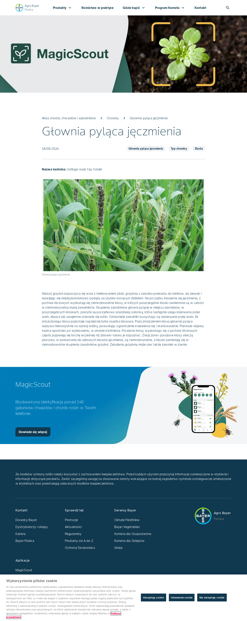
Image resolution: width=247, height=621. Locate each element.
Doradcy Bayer (26, 520)
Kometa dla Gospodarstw (132, 534)
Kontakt (200, 8)
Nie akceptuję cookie (212, 597)
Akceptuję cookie (153, 597)
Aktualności (73, 527)
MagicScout (23, 570)
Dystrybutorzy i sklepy (31, 527)
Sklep (118, 548)
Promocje (71, 520)
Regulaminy (73, 534)
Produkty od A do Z (79, 541)
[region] (123, 597)
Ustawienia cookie (182, 597)
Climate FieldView (127, 520)
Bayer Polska (24, 541)
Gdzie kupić (134, 7)
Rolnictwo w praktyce (97, 8)
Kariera (20, 534)
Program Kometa (170, 7)
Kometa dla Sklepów (129, 541)
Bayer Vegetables (127, 527)
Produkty (62, 7)
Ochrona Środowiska (80, 548)
